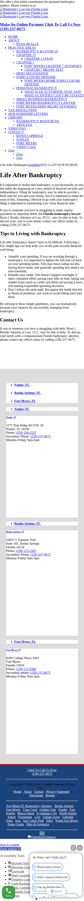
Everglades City (46, 813)
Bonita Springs (64, 806)
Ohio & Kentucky (37, 824)
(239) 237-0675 (46, 5)
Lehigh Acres (51, 817)
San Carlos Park (33, 820)
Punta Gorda (16, 824)
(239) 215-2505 (26, 551)
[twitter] (42, 833)
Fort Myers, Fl (13, 650)
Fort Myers (13, 809)
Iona (18, 820)
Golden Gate (48, 809)
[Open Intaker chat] (36, 899)
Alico (49, 820)
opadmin (34, 165)
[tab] (46, 385)
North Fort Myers (66, 820)
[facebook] (40, 833)
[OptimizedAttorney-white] (42, 837)
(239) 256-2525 (26, 432)
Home (17, 791)
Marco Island (25, 813)
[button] (10, 849)
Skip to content (9, 844)
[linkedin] (41, 833)
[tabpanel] (42, 466)
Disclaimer (36, 795)
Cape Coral (30, 809)
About (27, 791)
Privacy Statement (57, 791)
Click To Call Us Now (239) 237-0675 (42, 771)
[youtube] (43, 833)
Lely (37, 817)
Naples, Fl (11, 417)
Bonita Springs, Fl (15, 532)
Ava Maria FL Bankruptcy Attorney (29, 806)
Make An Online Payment (22, 24)
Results (50, 795)
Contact (39, 791)
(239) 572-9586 (26, 669)
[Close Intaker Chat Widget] (80, 848)
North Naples (68, 813)
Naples (62, 809)
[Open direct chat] (73, 848)
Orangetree (25, 817)
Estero (12, 817)
